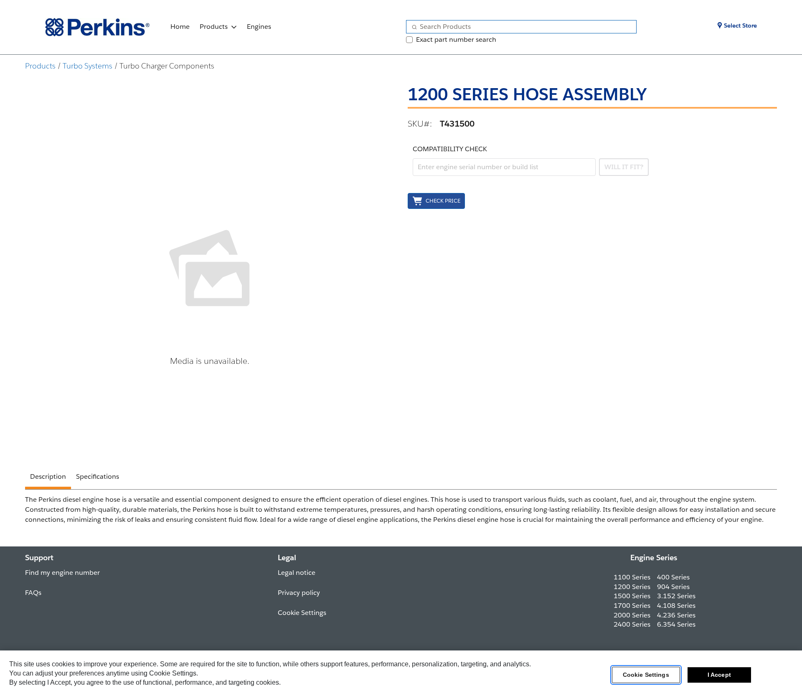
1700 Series (632, 605)
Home (180, 26)
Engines (259, 26)
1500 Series (632, 596)
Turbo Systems (87, 66)
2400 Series (632, 624)
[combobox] (517, 26)
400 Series (673, 577)
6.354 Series (676, 624)
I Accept (719, 674)
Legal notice (296, 572)
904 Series (673, 586)
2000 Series (632, 615)
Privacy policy (299, 592)
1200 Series (632, 586)
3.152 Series (676, 596)
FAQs (33, 592)
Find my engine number (62, 572)
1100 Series (632, 577)
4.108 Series (676, 605)
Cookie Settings (646, 674)
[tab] (48, 478)
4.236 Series (676, 615)
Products (214, 26)
